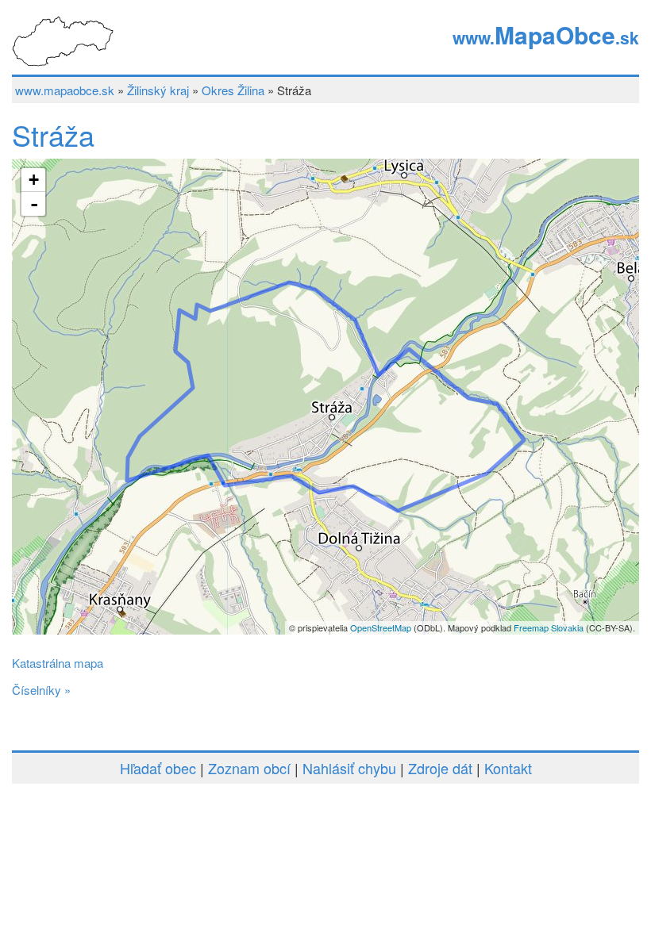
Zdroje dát (440, 768)
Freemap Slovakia (549, 627)
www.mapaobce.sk (64, 90)
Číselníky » (41, 689)
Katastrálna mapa (57, 662)
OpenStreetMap (380, 627)
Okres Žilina (233, 90)
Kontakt (508, 768)
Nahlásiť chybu (349, 768)
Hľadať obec (158, 768)
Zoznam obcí (249, 768)
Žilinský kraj (158, 90)
